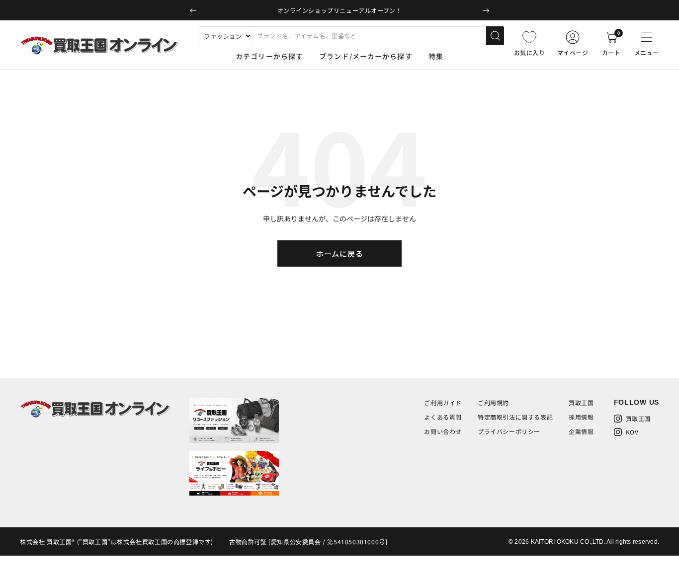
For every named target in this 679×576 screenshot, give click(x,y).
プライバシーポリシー (509, 431)
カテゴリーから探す (269, 56)
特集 (435, 56)
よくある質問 (443, 417)
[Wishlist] (529, 37)
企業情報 (581, 431)
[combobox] (369, 35)
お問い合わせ (443, 431)
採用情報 (581, 417)
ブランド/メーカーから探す (366, 56)
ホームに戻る (339, 253)
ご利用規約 (493, 402)
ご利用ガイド (443, 402)
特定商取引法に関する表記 (515, 417)
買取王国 (581, 402)
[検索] (495, 35)
